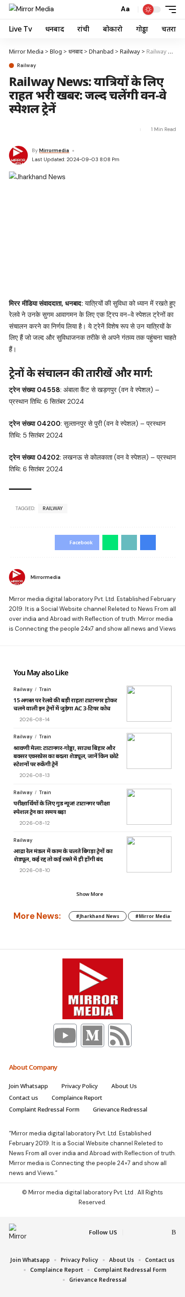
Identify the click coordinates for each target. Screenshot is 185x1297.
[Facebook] (131, 1232)
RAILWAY (53, 508)
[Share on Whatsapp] (110, 542)
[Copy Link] (47, 129)
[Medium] (92, 1035)
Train (45, 689)
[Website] (172, 577)
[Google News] (163, 1232)
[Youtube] (65, 1035)
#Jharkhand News (97, 916)
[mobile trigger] (168, 9)
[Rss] (120, 1035)
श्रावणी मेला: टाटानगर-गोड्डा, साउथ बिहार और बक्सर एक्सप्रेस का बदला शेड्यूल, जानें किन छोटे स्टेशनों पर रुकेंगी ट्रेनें (66, 756)
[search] (109, 9)
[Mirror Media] (31, 9)
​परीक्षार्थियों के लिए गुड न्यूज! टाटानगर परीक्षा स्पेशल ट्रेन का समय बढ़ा (61, 807)
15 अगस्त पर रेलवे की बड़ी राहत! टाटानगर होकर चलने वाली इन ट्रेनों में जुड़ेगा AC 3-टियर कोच (65, 704)
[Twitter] (142, 1232)
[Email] (31, 129)
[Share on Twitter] (15, 129)
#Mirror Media (152, 916)
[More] (79, 129)
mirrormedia (54, 150)
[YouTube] (152, 1232)
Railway (26, 65)
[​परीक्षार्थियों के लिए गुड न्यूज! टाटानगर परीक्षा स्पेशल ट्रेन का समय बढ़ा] (149, 807)
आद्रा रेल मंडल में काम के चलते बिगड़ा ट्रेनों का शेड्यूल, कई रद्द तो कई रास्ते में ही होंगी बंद (62, 855)
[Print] (63, 129)
